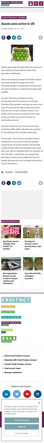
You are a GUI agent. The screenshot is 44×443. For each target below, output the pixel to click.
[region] (22, 420)
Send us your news (12, 368)
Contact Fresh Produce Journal (17, 364)
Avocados (8, 172)
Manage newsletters (13, 372)
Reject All (22, 427)
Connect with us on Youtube (27, 394)
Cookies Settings (21, 433)
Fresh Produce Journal (14, 17)
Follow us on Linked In (6, 394)
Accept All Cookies (22, 420)
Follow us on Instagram (38, 394)
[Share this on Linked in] (14, 37)
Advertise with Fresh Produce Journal (20, 360)
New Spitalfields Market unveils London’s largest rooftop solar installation (10, 278)
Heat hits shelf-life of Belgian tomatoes (33, 276)
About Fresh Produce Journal (17, 355)
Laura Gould (8, 29)
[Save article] (40, 37)
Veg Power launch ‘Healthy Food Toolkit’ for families (10, 245)
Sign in (11, 32)
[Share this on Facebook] (3, 37)
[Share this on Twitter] (8, 37)
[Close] (39, 403)
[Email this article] (19, 37)
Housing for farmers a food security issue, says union (33, 245)
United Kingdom (21, 172)
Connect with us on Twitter (17, 394)
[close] (42, 32)
